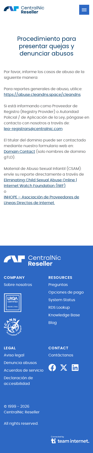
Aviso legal (14, 355)
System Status (61, 300)
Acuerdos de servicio (23, 370)
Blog (52, 323)
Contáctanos (60, 355)
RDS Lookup (59, 307)
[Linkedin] (75, 367)
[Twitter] (63, 367)
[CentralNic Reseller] (30, 10)
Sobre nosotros (18, 285)
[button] (84, 10)
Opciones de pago (66, 292)
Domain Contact (19, 152)
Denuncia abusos (20, 363)
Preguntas (58, 285)
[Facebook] (52, 367)
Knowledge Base (64, 315)
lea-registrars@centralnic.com (33, 129)
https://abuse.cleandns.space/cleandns (42, 95)
